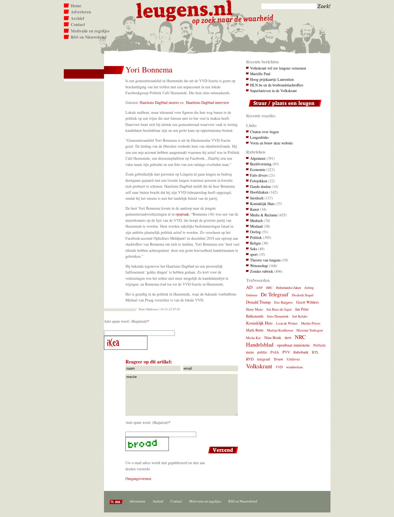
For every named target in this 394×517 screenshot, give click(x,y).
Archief (77, 18)
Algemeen (257, 158)
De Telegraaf (274, 294)
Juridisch (256, 198)
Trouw (278, 359)
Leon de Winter (287, 323)
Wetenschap (259, 265)
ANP (259, 287)
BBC (269, 287)
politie (262, 352)
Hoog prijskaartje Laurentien (272, 79)
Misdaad (256, 226)
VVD (279, 367)
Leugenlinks (259, 137)
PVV (286, 352)
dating (309, 287)
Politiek (256, 237)
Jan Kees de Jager (279, 309)
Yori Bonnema (148, 69)
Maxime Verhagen (309, 330)
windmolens (294, 367)
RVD (250, 359)
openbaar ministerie (293, 345)
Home (76, 6)
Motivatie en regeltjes (90, 31)
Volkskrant (259, 366)
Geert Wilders (307, 302)
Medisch (256, 220)
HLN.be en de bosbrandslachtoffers (276, 85)
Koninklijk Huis (262, 203)
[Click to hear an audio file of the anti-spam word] (171, 343)
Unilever (293, 359)
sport (254, 254)
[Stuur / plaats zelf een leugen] (283, 107)
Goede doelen (260, 186)
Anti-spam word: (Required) (125, 321)
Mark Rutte (254, 330)
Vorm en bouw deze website (271, 142)
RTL (315, 352)
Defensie (251, 295)
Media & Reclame (263, 214)
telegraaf (263, 359)
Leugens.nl (184, 10)
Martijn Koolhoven (280, 330)
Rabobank (300, 352)
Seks (253, 248)
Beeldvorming (261, 163)
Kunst (254, 209)
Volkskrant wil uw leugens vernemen (278, 68)
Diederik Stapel (303, 295)
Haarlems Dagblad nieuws (159, 102)
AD (249, 287)
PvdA (274, 352)
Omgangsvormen (138, 478)
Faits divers (258, 175)
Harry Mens (254, 309)
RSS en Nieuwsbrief (88, 37)
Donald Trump (258, 302)
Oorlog (255, 231)
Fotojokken (258, 180)
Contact (78, 24)
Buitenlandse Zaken (288, 287)
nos (288, 337)
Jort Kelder (299, 316)
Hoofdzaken (259, 192)
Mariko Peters (310, 323)
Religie (255, 243)
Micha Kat (253, 338)
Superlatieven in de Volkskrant (273, 90)
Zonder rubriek (261, 271)
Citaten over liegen (264, 131)
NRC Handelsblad (276, 340)
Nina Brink (272, 337)
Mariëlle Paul (260, 73)
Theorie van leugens (265, 260)
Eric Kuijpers (283, 302)
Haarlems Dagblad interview (207, 102)
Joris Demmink (278, 316)
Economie (257, 169)
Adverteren (81, 12)
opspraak (182, 214)
